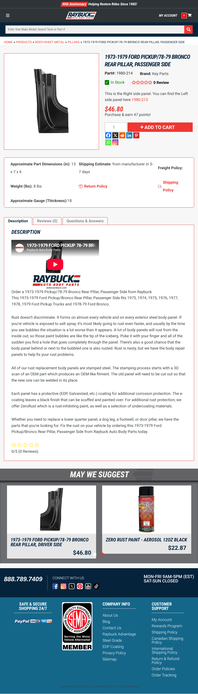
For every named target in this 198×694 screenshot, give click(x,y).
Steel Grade (112, 640)
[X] (115, 135)
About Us (110, 615)
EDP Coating (113, 646)
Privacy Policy (114, 653)
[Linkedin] (129, 135)
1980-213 (140, 99)
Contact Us (111, 628)
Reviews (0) (47, 221)
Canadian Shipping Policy (167, 640)
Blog (106, 621)
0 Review (161, 82)
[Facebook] (108, 135)
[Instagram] (115, 142)
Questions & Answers (85, 221)
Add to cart (159, 127)
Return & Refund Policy (165, 660)
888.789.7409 (23, 579)
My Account (168, 15)
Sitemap (109, 659)
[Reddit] (122, 135)
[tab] (18, 221)
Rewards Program (167, 626)
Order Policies (163, 669)
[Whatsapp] (108, 142)
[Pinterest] (136, 135)
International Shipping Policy (164, 650)
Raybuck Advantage (119, 634)
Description (18, 221)
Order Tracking (164, 675)
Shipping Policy (164, 632)
